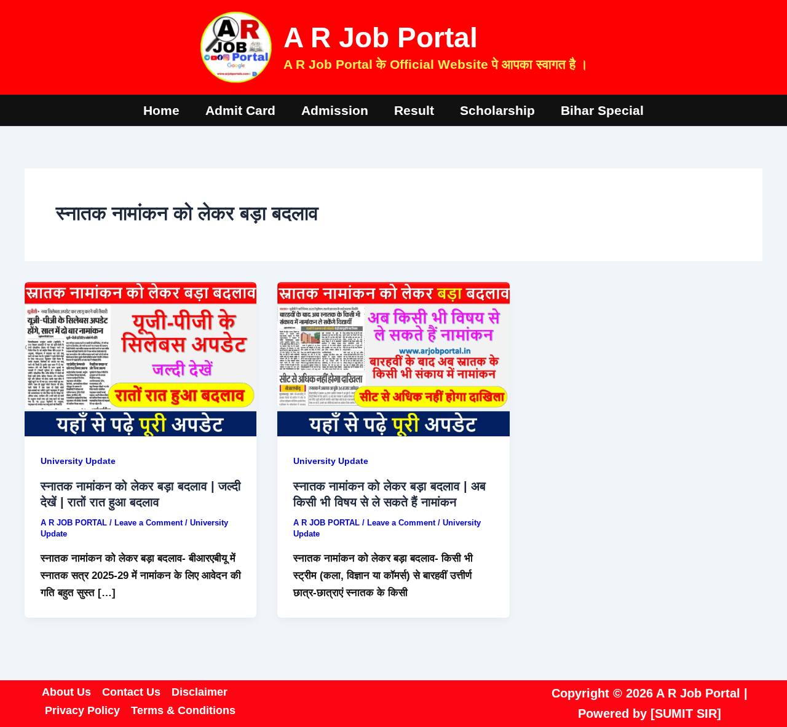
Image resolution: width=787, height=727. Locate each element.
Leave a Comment (148, 522)
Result (414, 110)
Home (161, 110)
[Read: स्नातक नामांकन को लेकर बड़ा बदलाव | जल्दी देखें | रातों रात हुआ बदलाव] (140, 358)
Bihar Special (602, 110)
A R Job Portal (380, 37)
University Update (78, 461)
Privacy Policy (82, 710)
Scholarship (497, 110)
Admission (334, 110)
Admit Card (240, 110)
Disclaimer (199, 692)
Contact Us (131, 692)
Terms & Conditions (183, 710)
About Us (66, 692)
